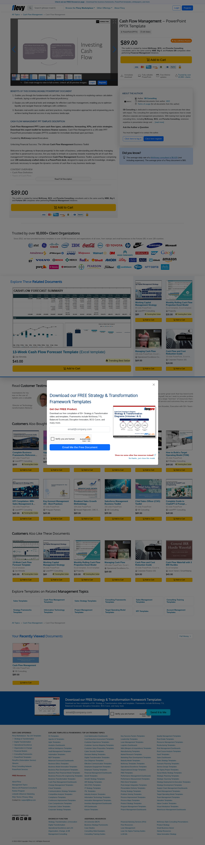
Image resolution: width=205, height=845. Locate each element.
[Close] (153, 384)
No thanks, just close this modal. (142, 458)
